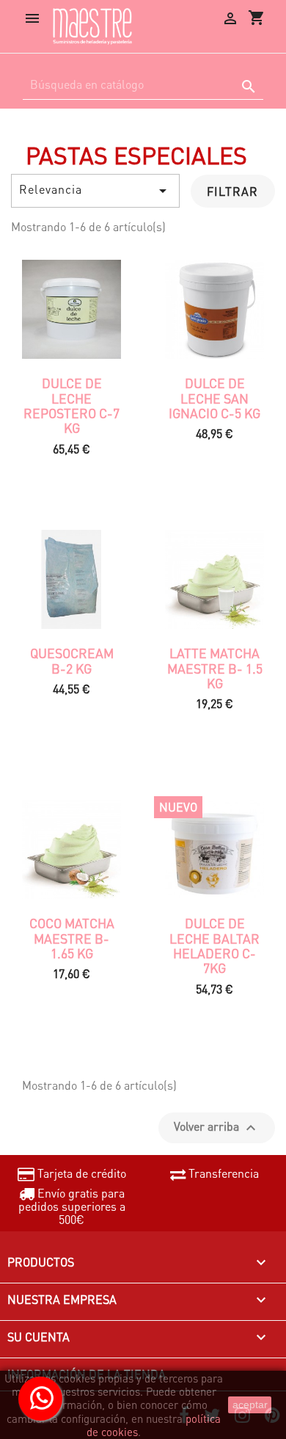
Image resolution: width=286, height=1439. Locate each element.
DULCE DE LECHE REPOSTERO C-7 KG (71, 405)
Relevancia (95, 190)
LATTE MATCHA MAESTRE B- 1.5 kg (215, 668)
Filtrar (232, 191)
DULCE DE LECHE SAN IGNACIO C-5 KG (214, 398)
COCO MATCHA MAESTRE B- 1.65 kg (71, 938)
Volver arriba (217, 1127)
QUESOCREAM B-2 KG (72, 660)
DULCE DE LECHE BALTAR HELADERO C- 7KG (214, 945)
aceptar (250, 1404)
